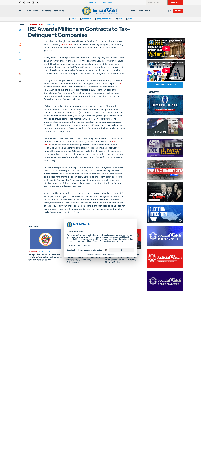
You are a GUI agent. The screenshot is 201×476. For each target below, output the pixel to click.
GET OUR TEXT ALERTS (104, 19)
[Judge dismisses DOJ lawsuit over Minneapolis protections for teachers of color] (46, 239)
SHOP (120, 19)
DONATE (73, 19)
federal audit (67, 44)
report (120, 83)
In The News (33, 251)
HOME (130, 19)
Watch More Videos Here (166, 85)
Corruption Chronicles (37, 24)
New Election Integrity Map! (100, 3)
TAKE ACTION (86, 19)
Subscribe (175, 2)
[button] (19, 10)
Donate (178, 11)
